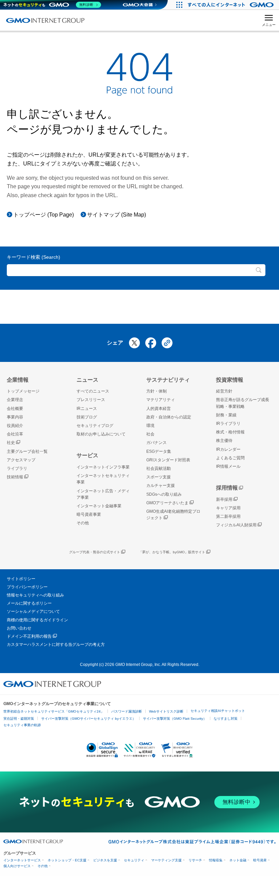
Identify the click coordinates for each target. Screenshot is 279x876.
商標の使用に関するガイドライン (37, 620)
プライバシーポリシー (27, 587)
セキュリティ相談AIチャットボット (218, 711)
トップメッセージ (23, 391)
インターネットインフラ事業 (103, 467)
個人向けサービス (17, 866)
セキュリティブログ (95, 425)
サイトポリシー (21, 578)
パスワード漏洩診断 (126, 711)
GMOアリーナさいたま (167, 502)
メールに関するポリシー (29, 603)
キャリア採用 (228, 508)
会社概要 (15, 408)
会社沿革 (15, 434)
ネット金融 (237, 860)
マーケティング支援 (166, 860)
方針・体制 (156, 391)
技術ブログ (87, 417)
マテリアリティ (160, 399)
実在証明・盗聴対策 (18, 718)
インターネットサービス (22, 860)
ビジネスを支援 (105, 860)
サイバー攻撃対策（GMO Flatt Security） (175, 718)
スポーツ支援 (158, 477)
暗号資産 (260, 860)
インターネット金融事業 (99, 506)
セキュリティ (134, 860)
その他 (83, 523)
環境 (150, 425)
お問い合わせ (19, 628)
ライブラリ (17, 468)
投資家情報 (229, 380)
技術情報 (15, 477)
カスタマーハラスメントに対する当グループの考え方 (56, 644)
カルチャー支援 (160, 485)
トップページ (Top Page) (43, 215)
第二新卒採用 (228, 516)
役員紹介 (15, 425)
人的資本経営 (158, 408)
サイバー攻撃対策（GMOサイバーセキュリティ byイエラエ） (88, 718)
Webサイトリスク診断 (166, 711)
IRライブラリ (228, 423)
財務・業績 (226, 415)
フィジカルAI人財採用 (236, 525)
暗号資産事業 (89, 514)
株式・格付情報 (230, 432)
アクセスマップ (21, 460)
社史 (11, 442)
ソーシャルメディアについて (33, 611)
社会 (150, 434)
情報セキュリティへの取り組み (35, 595)
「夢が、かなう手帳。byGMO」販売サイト (172, 552)
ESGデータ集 (158, 451)
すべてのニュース (93, 391)
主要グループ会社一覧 (27, 451)
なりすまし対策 (225, 718)
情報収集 (216, 860)
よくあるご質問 (230, 458)
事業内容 (15, 417)
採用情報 (227, 488)
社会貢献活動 (158, 468)
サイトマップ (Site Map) (116, 215)
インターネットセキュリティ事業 (103, 478)
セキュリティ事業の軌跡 (22, 725)
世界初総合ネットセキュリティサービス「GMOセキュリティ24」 (53, 711)
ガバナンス (156, 442)
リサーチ (195, 860)
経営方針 (224, 391)
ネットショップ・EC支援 (67, 860)
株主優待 (224, 440)
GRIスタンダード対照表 (168, 460)
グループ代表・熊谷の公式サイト (94, 552)
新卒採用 (224, 499)
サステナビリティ (168, 380)
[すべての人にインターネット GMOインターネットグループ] (231, 5)
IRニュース (87, 408)
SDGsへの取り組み (164, 494)
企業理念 (15, 399)
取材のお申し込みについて (101, 434)
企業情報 (18, 380)
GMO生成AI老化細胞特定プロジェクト (173, 514)
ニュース (87, 380)
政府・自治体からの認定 (168, 417)
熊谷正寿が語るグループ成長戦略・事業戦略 (242, 403)
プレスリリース (91, 399)
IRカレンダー (228, 449)
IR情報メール (228, 466)
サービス (87, 455)
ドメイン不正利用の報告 (29, 636)
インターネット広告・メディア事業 (103, 494)
